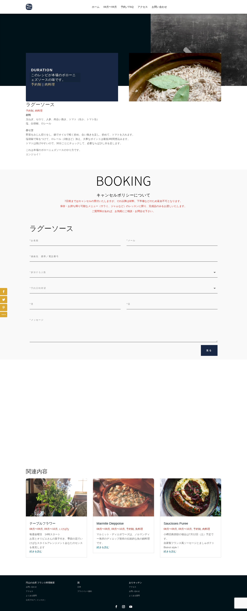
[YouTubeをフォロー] (131, 607)
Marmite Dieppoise (110, 523)
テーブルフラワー (42, 523)
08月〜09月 (110, 6)
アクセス (143, 6)
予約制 (36, 84)
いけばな (64, 528)
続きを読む (35, 551)
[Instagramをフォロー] (123, 607)
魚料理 (139, 528)
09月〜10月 (51, 528)
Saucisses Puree (176, 523)
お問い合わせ (159, 6)
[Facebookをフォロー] (116, 607)
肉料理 (50, 84)
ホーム (95, 6)
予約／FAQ (127, 6)
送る (209, 350)
